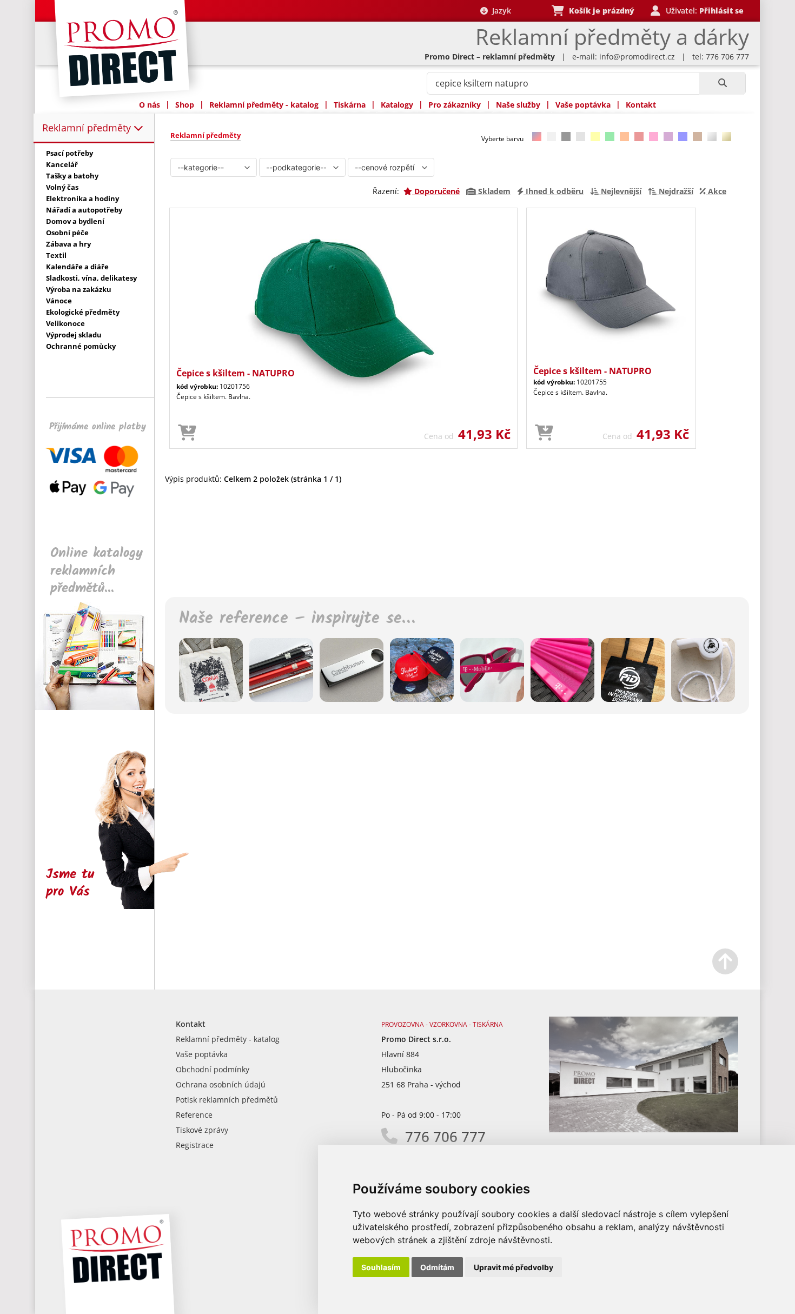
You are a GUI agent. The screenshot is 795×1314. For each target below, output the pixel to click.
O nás (149, 104)
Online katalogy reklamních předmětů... (96, 570)
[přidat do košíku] (187, 433)
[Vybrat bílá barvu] (551, 136)
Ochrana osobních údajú (221, 1084)
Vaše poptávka (583, 104)
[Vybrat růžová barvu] (653, 136)
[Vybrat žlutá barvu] (595, 136)
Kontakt (641, 104)
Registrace (195, 1145)
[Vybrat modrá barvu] (683, 136)
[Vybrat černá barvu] (566, 136)
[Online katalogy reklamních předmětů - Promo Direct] (102, 707)
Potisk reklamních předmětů (227, 1099)
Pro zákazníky (454, 104)
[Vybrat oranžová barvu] (624, 136)
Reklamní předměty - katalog (264, 104)
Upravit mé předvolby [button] (513, 1267)
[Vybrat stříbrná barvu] (712, 136)
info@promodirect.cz (637, 56)
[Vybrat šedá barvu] (580, 136)
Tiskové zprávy (202, 1130)
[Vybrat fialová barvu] (668, 136)
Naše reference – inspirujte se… (297, 618)
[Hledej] (722, 83)
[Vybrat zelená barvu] (610, 136)
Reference (194, 1115)
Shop (184, 104)
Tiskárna (350, 104)
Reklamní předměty (88, 127)
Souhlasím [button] (381, 1267)
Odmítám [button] (437, 1267)
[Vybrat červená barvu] (639, 136)
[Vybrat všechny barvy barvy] (537, 136)
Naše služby (518, 104)
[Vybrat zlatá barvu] (726, 136)
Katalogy (397, 104)
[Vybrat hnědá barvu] (697, 136)
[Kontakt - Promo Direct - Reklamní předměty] (643, 1129)
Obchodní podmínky (212, 1069)
